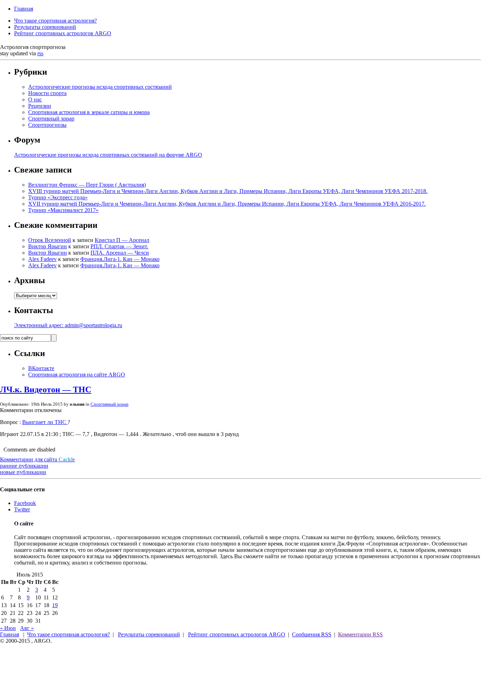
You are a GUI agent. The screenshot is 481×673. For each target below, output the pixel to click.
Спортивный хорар (51, 118)
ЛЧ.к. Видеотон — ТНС (45, 389)
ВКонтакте (41, 368)
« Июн (8, 628)
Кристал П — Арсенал (122, 240)
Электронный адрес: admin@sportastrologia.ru (68, 325)
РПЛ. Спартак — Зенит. (119, 246)
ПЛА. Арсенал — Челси (119, 253)
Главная (23, 9)
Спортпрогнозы (47, 125)
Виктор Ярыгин (47, 246)
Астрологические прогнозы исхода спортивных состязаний (100, 87)
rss (40, 53)
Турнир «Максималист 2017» (63, 210)
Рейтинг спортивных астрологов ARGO (62, 33)
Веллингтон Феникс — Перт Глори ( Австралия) (87, 185)
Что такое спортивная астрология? (55, 21)
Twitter (22, 509)
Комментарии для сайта (37, 459)
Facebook (25, 503)
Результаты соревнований (45, 27)
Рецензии (39, 106)
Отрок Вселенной (49, 240)
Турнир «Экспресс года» (58, 197)
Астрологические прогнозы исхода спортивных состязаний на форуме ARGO (108, 155)
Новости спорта (47, 93)
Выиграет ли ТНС (45, 422)
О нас (35, 99)
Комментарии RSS (360, 634)
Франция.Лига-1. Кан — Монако (120, 259)
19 (55, 605)
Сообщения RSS (311, 634)
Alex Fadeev (42, 259)
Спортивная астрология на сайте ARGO (76, 375)
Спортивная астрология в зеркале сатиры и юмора (89, 112)
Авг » (27, 628)
